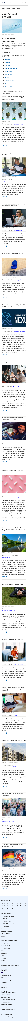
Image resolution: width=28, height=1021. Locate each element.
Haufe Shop (8, 52)
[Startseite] (4, 2)
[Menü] (10, 2)
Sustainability (9, 87)
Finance (7, 66)
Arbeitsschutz (9, 81)
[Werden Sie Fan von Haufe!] (2, 972)
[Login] (25, 2)
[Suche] (22, 2)
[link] (3, 8)
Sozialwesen (9, 84)
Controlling (8, 72)
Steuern (7, 63)
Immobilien (8, 75)
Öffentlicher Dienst (11, 69)
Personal (7, 60)
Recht (7, 78)
